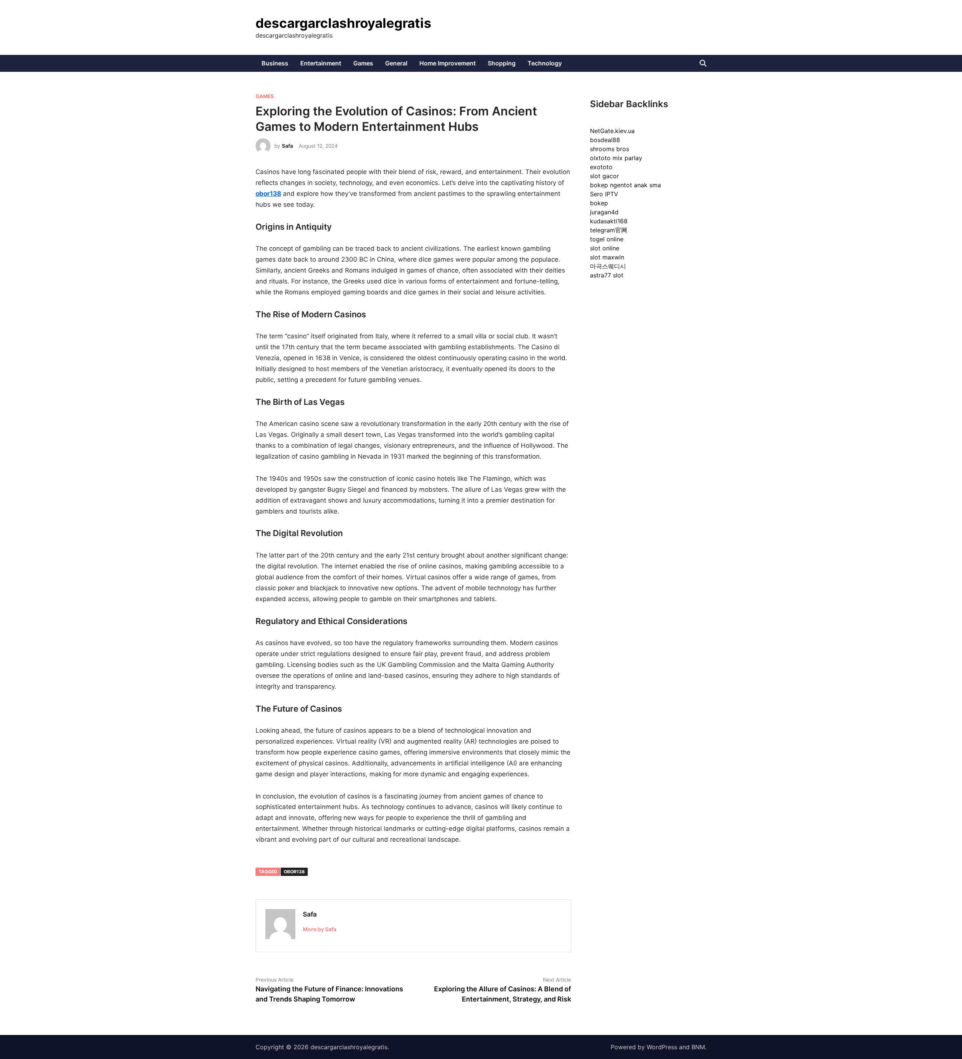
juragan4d (604, 212)
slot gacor (604, 176)
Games (363, 63)
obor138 (294, 871)
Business (275, 63)
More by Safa (319, 929)
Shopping (502, 63)
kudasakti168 (609, 221)
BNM (698, 1047)
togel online (606, 239)
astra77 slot (606, 275)
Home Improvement (447, 63)
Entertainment (320, 63)
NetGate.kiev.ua (612, 131)
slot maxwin (607, 257)
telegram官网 (608, 230)
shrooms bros (609, 149)
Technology (545, 63)
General (396, 63)
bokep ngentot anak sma (625, 185)
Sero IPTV (604, 194)
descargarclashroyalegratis (343, 23)
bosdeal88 (605, 140)
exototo (601, 167)
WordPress (662, 1047)
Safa (287, 146)
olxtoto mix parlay (616, 158)
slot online (604, 248)
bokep (599, 203)
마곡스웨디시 (608, 266)
